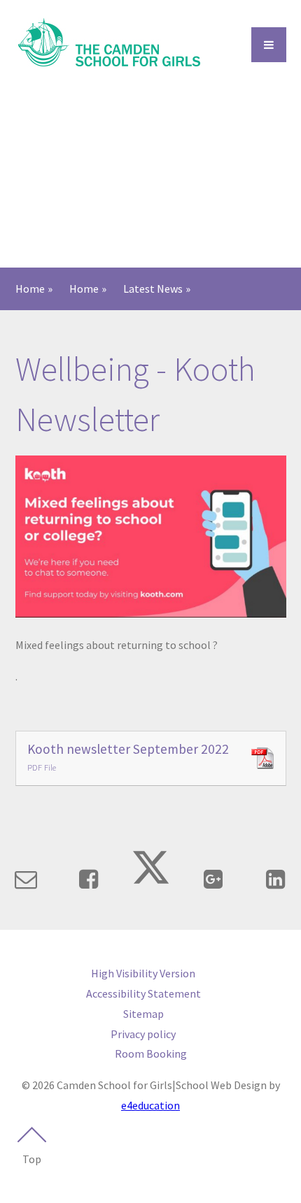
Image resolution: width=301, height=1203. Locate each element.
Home (30, 289)
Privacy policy (143, 1034)
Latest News (153, 289)
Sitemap (143, 1014)
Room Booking (151, 1053)
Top (31, 1159)
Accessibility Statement (143, 993)
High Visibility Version (143, 973)
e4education (150, 1105)
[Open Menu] (268, 44)
